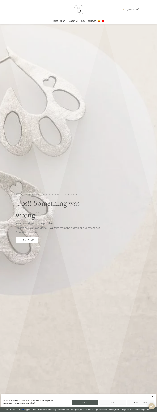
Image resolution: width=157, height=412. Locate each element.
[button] (153, 396)
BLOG (83, 21)
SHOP (62, 21)
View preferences (140, 402)
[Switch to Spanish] (103, 22)
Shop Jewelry (27, 240)
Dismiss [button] (148, 410)
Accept (84, 402)
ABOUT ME (73, 21)
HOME (55, 21)
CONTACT (92, 21)
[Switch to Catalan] (99, 22)
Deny (113, 402)
